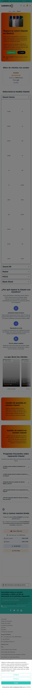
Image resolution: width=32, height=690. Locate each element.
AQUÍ (27, 667)
